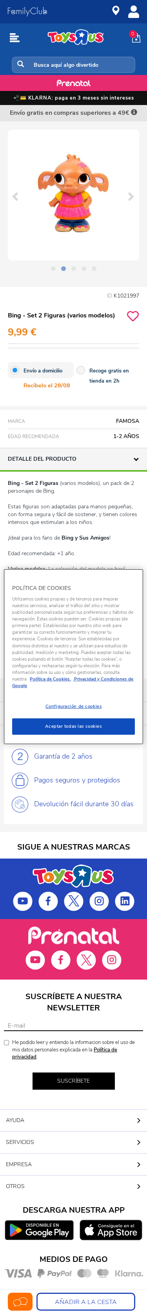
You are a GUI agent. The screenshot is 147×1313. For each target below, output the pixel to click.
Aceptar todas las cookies (73, 726)
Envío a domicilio (43, 370)
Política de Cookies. (50, 679)
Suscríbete (73, 1081)
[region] (73, 656)
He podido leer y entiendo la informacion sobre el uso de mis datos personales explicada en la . (73, 1049)
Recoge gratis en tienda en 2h (109, 376)
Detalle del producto (42, 459)
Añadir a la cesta (86, 1302)
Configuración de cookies (73, 706)
